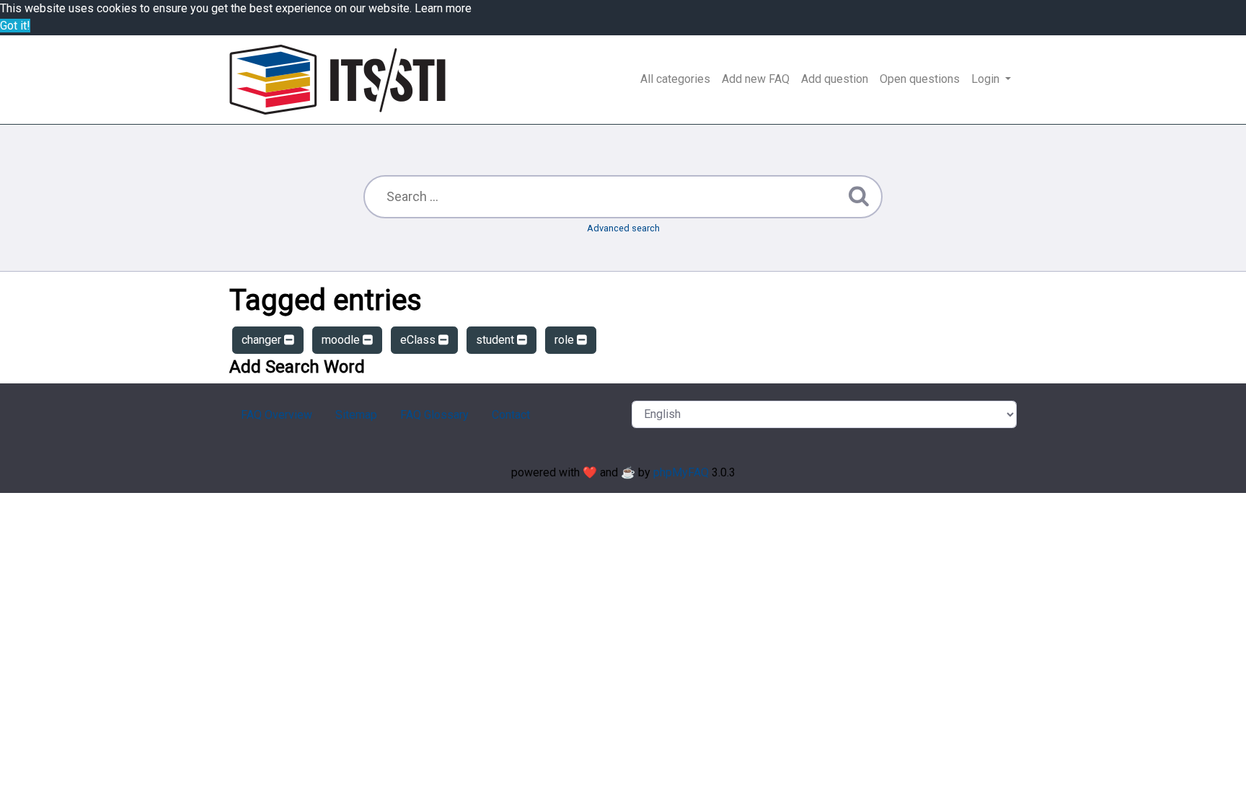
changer (263, 340)
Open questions (920, 79)
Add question (834, 79)
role (565, 340)
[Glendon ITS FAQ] (337, 79)
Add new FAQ (756, 79)
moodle (342, 340)
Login (986, 79)
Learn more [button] (443, 8)
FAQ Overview (276, 415)
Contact (511, 415)
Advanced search (623, 228)
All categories (675, 79)
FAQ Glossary (434, 415)
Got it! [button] (15, 25)
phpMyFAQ (681, 472)
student (496, 340)
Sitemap (356, 415)
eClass (419, 340)
